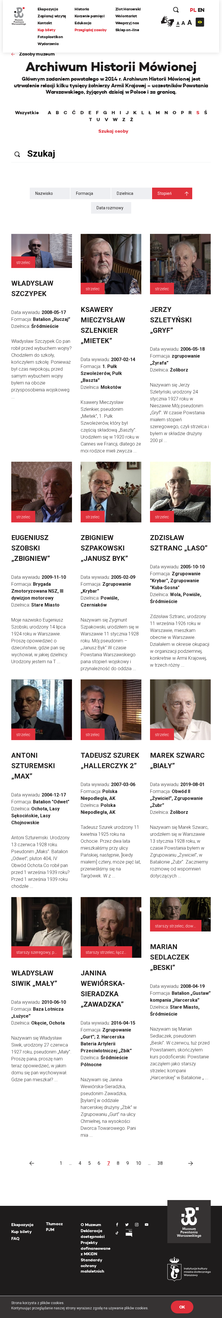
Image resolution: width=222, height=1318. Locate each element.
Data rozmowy (110, 208)
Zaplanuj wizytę (52, 16)
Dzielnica (125, 193)
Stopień (165, 193)
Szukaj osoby (113, 131)
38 (160, 1163)
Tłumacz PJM (54, 1226)
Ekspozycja (48, 9)
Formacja (84, 193)
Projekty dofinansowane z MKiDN (95, 1248)
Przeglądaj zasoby (91, 29)
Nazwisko (44, 193)
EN (201, 10)
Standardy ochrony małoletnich (92, 1265)
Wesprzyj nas (127, 23)
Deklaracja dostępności (93, 1233)
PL (193, 10)
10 (138, 1163)
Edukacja (83, 23)
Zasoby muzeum (37, 54)
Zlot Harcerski (128, 9)
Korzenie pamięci (90, 16)
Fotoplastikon (50, 36)
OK (182, 1307)
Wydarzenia (48, 43)
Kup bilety (46, 29)
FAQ (15, 1238)
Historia (82, 9)
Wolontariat (126, 16)
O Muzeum (91, 1224)
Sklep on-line (127, 29)
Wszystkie (27, 112)
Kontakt (45, 23)
